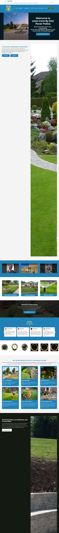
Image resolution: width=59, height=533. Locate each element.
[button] (54, 332)
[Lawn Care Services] (29, 398)
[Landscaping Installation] (10, 288)
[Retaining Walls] (29, 376)
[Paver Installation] (10, 376)
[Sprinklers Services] (10, 398)
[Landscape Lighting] (29, 288)
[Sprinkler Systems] (48, 288)
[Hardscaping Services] (48, 398)
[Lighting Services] (48, 376)
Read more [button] (6, 335)
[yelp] (53, 2)
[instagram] (50, 2)
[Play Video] (10, 268)
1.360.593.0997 (9, 1)
